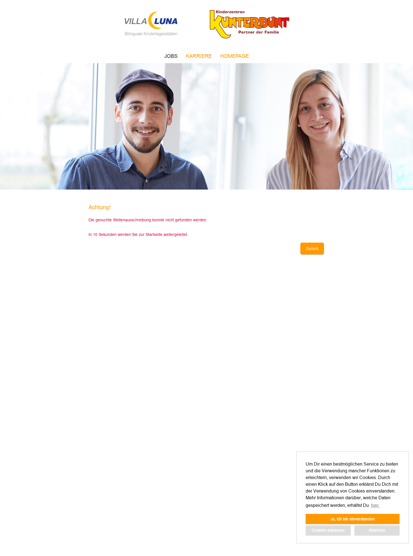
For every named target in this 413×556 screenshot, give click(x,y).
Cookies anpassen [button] (328, 530)
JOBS (171, 56)
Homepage (234, 56)
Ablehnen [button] (377, 530)
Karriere (199, 56)
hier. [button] (375, 505)
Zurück (312, 248)
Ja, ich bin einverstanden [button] (352, 519)
